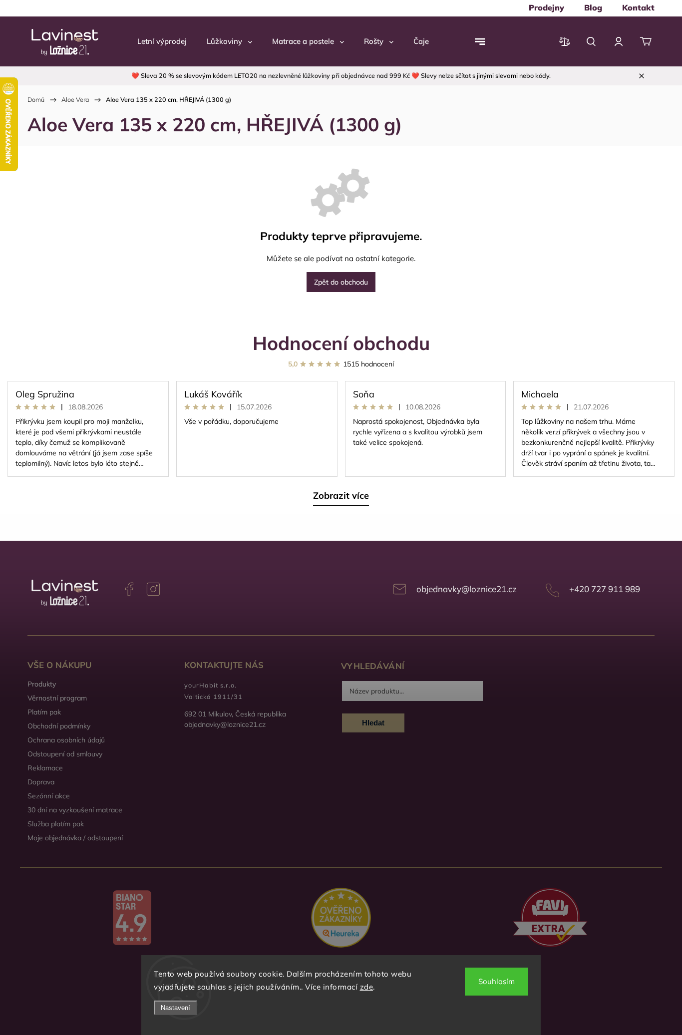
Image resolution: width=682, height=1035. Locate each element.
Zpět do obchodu (341, 282)
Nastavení (175, 1008)
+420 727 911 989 (604, 589)
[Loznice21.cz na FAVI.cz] (550, 918)
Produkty (41, 684)
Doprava (40, 781)
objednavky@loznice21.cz (466, 589)
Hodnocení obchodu (341, 342)
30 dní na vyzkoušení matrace (74, 809)
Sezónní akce (48, 795)
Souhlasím (496, 981)
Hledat (373, 722)
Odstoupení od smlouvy (64, 753)
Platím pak (44, 711)
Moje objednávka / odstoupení (75, 837)
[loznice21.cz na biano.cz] (132, 919)
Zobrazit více (341, 495)
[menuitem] (546, 7)
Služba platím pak (55, 823)
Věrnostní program (57, 697)
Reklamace (45, 767)
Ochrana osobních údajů (66, 739)
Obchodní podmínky (58, 725)
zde (366, 987)
